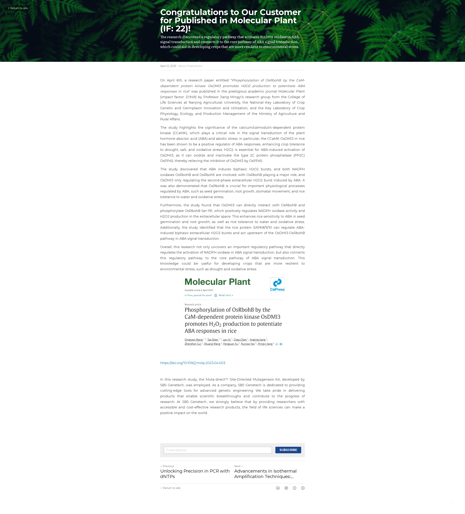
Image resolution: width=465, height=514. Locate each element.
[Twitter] (286, 488)
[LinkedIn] (294, 488)
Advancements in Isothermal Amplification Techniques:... (265, 473)
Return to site (19, 8)
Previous (168, 466)
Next (237, 466)
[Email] (303, 488)
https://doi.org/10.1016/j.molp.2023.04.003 (192, 363)
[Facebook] (278, 488)
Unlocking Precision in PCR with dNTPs (195, 473)
